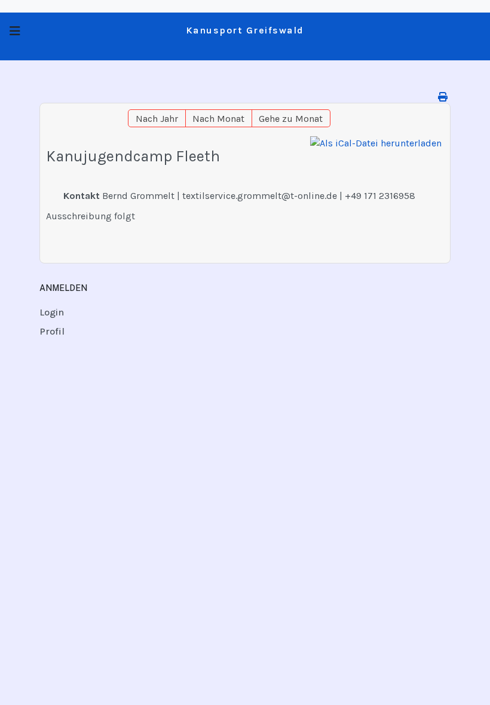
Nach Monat (218, 118)
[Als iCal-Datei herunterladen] (376, 143)
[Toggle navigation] (15, 31)
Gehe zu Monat (291, 118)
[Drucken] (443, 97)
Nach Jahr (157, 118)
